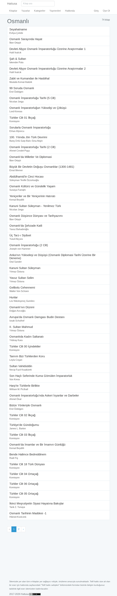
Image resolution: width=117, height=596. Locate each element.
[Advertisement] (58, 558)
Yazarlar (25, 11)
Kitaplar (13, 11)
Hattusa (12, 3)
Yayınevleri (55, 11)
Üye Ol (106, 11)
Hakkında (70, 11)
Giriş (96, 11)
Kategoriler (39, 11)
